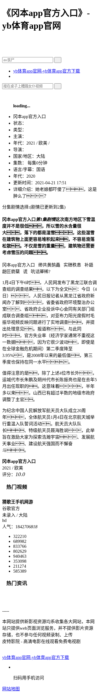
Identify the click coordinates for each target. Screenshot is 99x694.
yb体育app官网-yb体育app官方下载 (46, 71)
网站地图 (11, 689)
